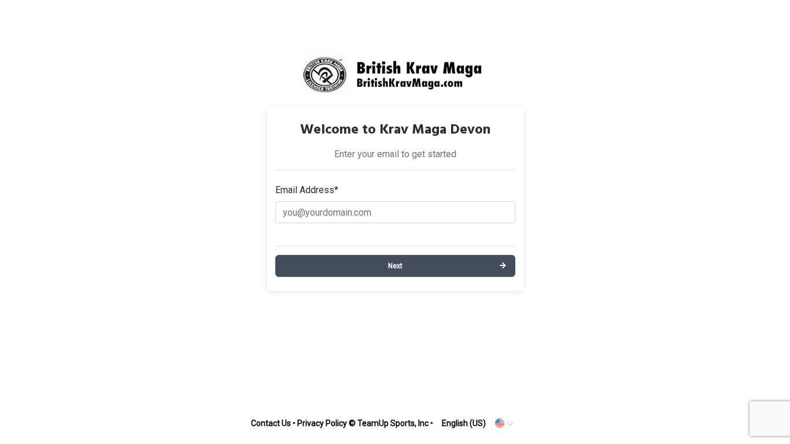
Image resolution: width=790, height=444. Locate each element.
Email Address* (306, 189)
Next (395, 266)
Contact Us (271, 423)
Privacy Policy (322, 423)
